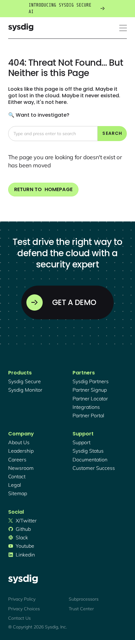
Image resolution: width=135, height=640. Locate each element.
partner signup (90, 390)
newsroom (21, 468)
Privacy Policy (21, 599)
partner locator (90, 398)
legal (14, 485)
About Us (19, 442)
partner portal (88, 415)
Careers (17, 459)
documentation (90, 459)
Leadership (21, 451)
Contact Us (19, 618)
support (81, 442)
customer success (94, 468)
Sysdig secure (24, 381)
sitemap (17, 493)
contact (16, 476)
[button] (123, 28)
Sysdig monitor (25, 390)
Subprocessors (84, 599)
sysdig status (88, 451)
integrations (86, 407)
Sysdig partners (91, 381)
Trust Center (81, 609)
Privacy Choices (24, 609)
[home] (20, 28)
